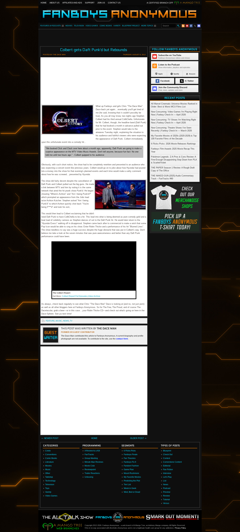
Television (49, 484)
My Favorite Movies (132, 477)
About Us (54, 3)
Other (47, 473)
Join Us (101, 3)
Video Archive (94, 296)
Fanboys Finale (130, 454)
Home (44, 3)
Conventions (50, 454)
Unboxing (89, 477)
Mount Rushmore (131, 473)
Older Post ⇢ (138, 438)
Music (47, 469)
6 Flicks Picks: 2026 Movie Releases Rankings (173, 143)
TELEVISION (79, 26)
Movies (48, 466)
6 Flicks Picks (130, 451)
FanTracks (89, 454)
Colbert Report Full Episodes (75, 296)
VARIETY (116, 26)
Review (166, 496)
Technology (50, 481)
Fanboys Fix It (130, 462)
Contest (166, 458)
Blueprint (167, 451)
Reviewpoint (90, 469)
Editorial (166, 466)
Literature (49, 462)
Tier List (127, 484)
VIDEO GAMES (92, 26)
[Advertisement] (120, 36)
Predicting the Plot (132, 481)
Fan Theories (130, 458)
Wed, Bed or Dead (132, 492)
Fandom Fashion (131, 466)
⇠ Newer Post (50, 438)
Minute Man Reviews (94, 462)
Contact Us (114, 3)
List (164, 481)
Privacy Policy (180, 528)
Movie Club (90, 466)
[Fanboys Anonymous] (120, 14)
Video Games (51, 496)
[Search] (178, 26)
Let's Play (167, 477)
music (59, 321)
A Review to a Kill (92, 451)
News (165, 484)
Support (89, 3)
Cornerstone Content (172, 462)
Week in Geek (130, 488)
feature (50, 321)
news (66, 321)
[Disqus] (93, 391)
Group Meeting (91, 458)
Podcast (166, 488)
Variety (48, 492)
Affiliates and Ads (72, 3)
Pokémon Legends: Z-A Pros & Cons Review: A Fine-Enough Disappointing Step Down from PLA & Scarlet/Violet (174, 160)
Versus (166, 503)
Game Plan (129, 469)
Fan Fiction (168, 469)
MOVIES (68, 26)
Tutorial (166, 499)
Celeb (48, 451)
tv (71, 321)
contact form (122, 339)
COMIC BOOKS (106, 26)
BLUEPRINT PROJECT (131, 26)
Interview (167, 473)
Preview (166, 492)
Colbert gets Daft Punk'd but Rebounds (93, 49)
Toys (47, 488)
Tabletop (49, 477)
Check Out (167, 454)
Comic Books (51, 458)
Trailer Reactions (92, 473)
